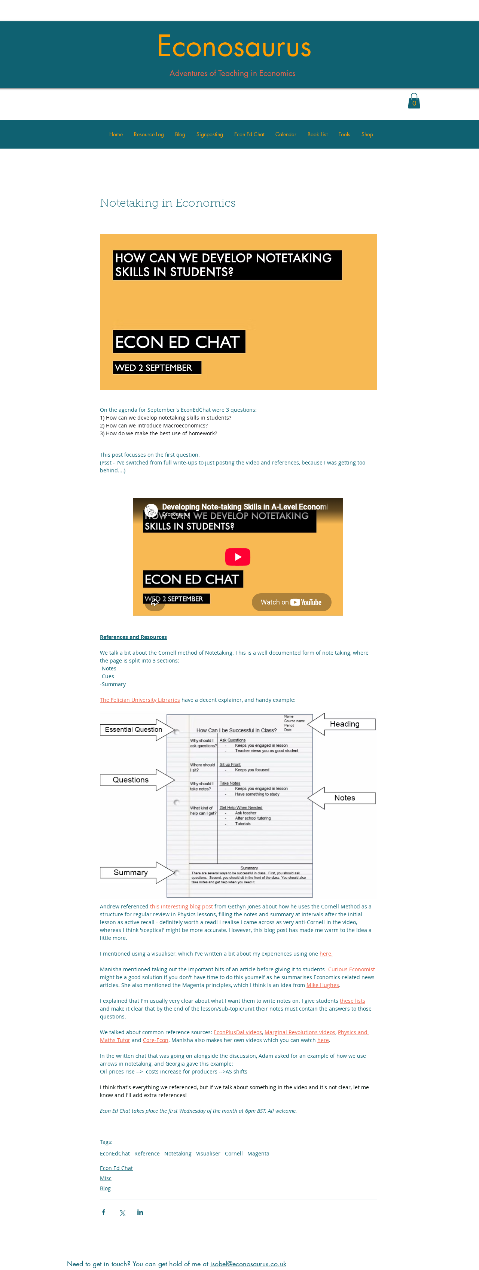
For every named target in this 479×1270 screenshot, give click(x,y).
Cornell (234, 1153)
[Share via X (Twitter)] (121, 1212)
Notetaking (178, 1153)
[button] (414, 101)
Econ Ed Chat (116, 1168)
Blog (105, 1188)
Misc (106, 1178)
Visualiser (208, 1153)
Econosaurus (234, 46)
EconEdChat (115, 1153)
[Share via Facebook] (103, 1212)
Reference (147, 1153)
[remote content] (238, 557)
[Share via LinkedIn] (140, 1212)
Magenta (258, 1153)
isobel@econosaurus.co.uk (248, 1263)
